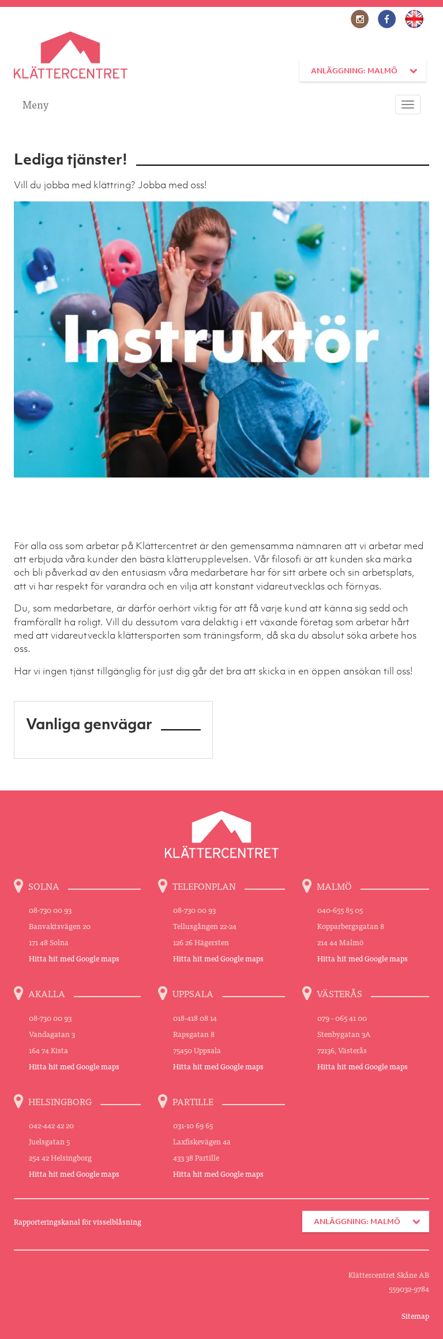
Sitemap (415, 1316)
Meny (35, 104)
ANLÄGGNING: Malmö (354, 71)
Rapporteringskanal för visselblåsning (77, 1221)
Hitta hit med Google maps (74, 958)
